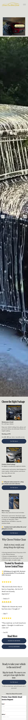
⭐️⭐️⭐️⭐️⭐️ (6, 602)
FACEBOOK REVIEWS (14, 640)
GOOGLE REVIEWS (14, 646)
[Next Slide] (25, 216)
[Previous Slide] (3, 216)
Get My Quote (14, 441)
